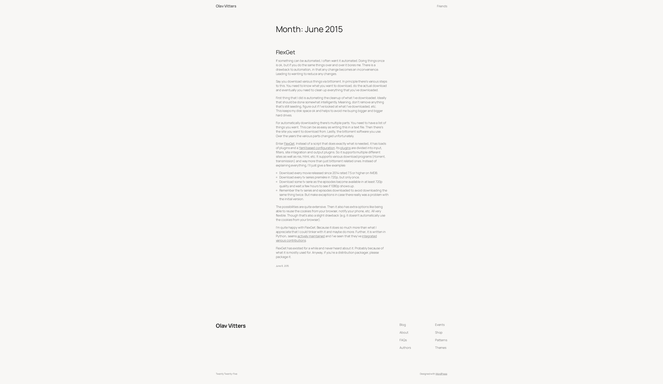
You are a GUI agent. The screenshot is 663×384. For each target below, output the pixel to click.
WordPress (441, 373)
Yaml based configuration (317, 148)
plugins (345, 148)
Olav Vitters (226, 6)
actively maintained (311, 236)
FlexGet (285, 52)
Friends (442, 6)
